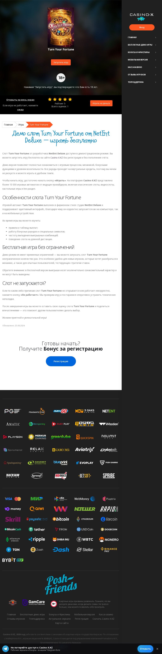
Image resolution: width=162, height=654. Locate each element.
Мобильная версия (138, 59)
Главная (132, 37)
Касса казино (135, 67)
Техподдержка (135, 82)
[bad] (50, 99)
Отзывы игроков (137, 74)
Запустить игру (60, 62)
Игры (21, 124)
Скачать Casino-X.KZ (103, 618)
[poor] (55, 99)
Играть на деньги (101, 103)
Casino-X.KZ (56, 157)
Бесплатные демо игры (140, 44)
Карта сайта (62, 622)
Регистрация (61, 361)
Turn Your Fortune (38, 124)
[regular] (60, 99)
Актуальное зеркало (60, 618)
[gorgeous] (70, 99)
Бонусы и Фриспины (139, 52)
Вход (141, 27)
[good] (65, 99)
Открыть (145, 648)
